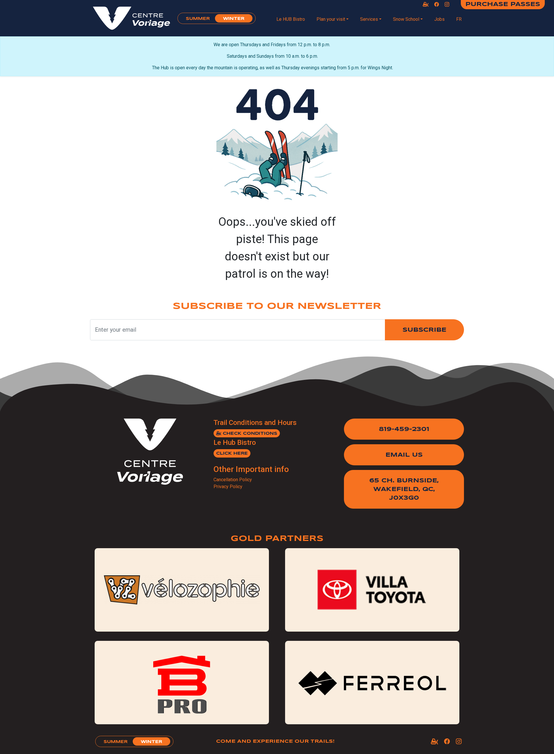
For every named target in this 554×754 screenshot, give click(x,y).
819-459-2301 (404, 429)
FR (459, 19)
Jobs (439, 19)
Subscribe (424, 330)
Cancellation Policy (233, 479)
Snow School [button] (406, 19)
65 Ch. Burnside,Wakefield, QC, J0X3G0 (404, 489)
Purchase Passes (502, 4)
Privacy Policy (228, 486)
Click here (232, 453)
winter (233, 19)
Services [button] (369, 19)
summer (198, 19)
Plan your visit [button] (331, 19)
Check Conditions (249, 434)
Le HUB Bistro (290, 19)
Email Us (404, 455)
